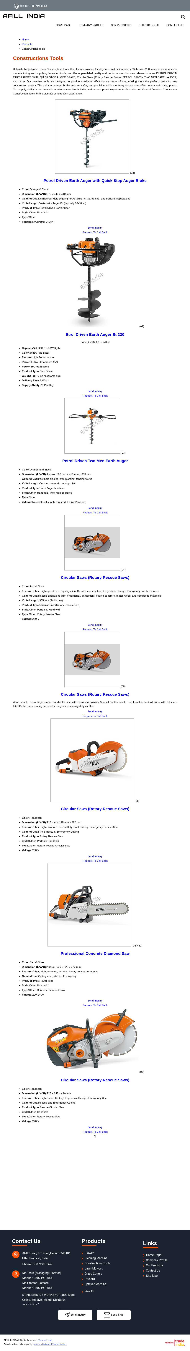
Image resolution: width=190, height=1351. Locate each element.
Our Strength (149, 25)
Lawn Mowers (94, 1268)
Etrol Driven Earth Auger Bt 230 (95, 334)
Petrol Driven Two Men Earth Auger (95, 461)
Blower (89, 1253)
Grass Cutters (93, 1273)
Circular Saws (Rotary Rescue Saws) (95, 577)
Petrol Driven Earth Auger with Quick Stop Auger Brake (95, 180)
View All (89, 1291)
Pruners (90, 1279)
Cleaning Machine (96, 1258)
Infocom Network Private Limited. (50, 1344)
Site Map (152, 1275)
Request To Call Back (95, 232)
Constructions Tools (98, 1263)
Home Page (63, 25)
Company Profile (91, 25)
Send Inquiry (95, 227)
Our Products (121, 25)
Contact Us (175, 25)
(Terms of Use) (45, 1340)
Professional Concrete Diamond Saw (95, 953)
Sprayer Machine (95, 1284)
